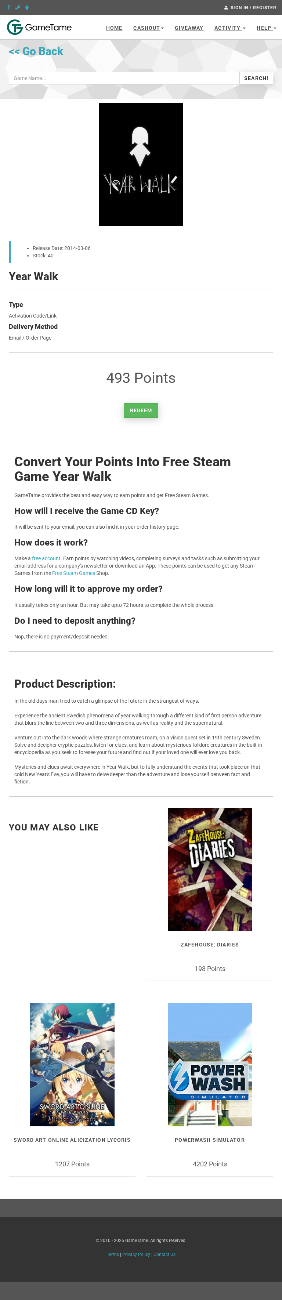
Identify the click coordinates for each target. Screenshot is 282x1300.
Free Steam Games (73, 573)
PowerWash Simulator (210, 1140)
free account (46, 558)
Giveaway (189, 28)
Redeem (141, 410)
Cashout (146, 28)
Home (114, 28)
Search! (256, 78)
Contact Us (164, 1254)
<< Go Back (36, 51)
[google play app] (27, 7)
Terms (113, 1254)
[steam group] (17, 7)
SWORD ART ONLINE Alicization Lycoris (72, 1140)
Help (265, 28)
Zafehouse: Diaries (210, 945)
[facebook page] (9, 7)
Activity (228, 28)
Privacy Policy (136, 1254)
